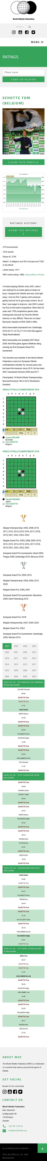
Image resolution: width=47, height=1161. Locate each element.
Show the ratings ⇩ (23, 232)
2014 (7, 664)
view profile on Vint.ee (34, 274)
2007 (34, 670)
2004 (25, 676)
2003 (34, 676)
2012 (25, 664)
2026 (7, 646)
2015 (34, 658)
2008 (25, 670)
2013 (16, 664)
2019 (34, 652)
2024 (25, 646)
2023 (34, 646)
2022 (7, 652)
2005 (16, 676)
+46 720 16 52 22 (16, 1126)
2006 (7, 676)
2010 (7, 670)
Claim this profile (23, 162)
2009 (16, 670)
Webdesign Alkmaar (18, 1148)
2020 (25, 652)
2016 (25, 658)
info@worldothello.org (18, 1130)
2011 (34, 664)
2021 (16, 652)
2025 (16, 646)
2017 (16, 658)
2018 (7, 658)
